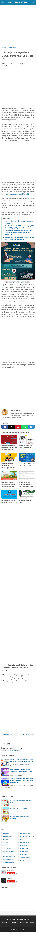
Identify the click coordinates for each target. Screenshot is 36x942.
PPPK (21, 839)
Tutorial (21, 860)
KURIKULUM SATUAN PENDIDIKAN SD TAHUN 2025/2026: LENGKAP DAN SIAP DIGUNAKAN (22, 781)
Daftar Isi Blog (6, 922)
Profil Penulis (17, 919)
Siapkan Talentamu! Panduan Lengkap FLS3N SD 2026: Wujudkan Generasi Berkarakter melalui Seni (19, 232)
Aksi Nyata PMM (7, 836)
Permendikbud (23, 848)
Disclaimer (15, 922)
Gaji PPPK (5, 845)
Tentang (31, 922)
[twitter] (11, 427)
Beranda (9, 919)
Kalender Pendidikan (8, 856)
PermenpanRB (23, 851)
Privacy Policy (23, 922)
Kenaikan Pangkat (7, 859)
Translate (17, 751)
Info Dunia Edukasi (19, 2)
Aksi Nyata (5, 833)
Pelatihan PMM (24, 842)
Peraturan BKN (24, 845)
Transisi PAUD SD (24, 857)
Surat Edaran (23, 854)
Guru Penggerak (7, 848)
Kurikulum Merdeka (8, 862)
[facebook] (4, 427)
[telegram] (31, 427)
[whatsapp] (24, 427)
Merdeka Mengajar (25, 833)
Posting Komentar (6, 66)
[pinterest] (18, 427)
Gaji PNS (5, 842)
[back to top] (32, 938)
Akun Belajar (6, 839)
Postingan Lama (28, 734)
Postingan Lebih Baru (9, 734)
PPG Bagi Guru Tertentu (26, 836)
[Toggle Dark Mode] (30, 2)
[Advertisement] (18, 26)
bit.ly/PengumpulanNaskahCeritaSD (17, 194)
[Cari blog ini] (33, 2)
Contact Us (25, 919)
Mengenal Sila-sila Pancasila (18, 808)
